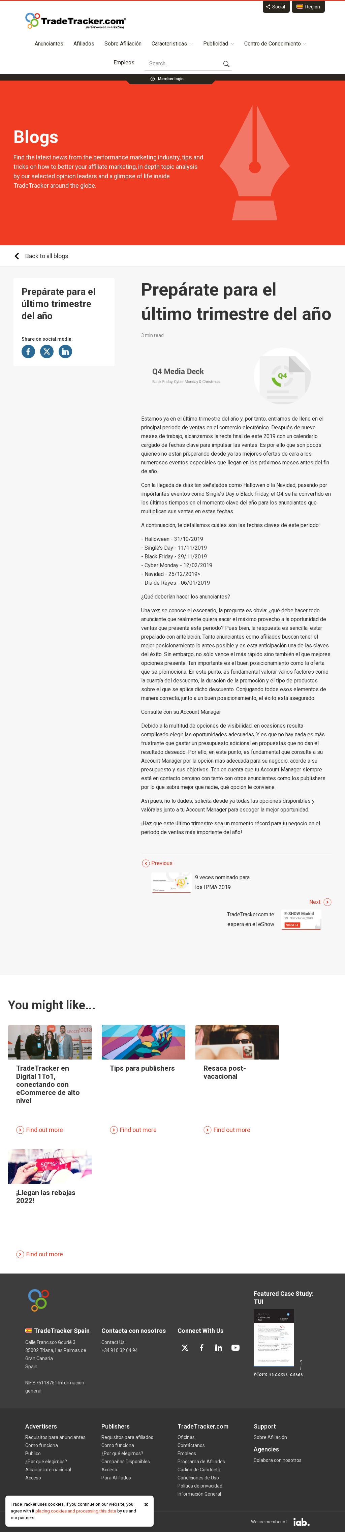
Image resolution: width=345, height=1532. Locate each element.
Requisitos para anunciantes (55, 1437)
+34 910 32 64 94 (119, 1350)
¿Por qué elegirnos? (46, 1461)
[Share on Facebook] (28, 351)
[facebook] (202, 1348)
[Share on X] (47, 351)
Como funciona (41, 1445)
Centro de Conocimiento (272, 43)
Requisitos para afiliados (127, 1437)
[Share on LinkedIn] (65, 351)
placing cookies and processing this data (75, 1510)
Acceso (33, 1477)
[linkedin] (219, 1348)
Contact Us (113, 1342)
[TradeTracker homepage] (75, 21)
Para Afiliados (116, 1477)
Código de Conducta (199, 1469)
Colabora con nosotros (278, 1460)
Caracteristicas (169, 43)
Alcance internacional (48, 1469)
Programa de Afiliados (201, 1461)
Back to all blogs (46, 255)
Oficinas (186, 1437)
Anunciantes (49, 43)
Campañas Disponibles (125, 1461)
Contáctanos (191, 1445)
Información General (199, 1494)
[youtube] (235, 1348)
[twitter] (185, 1348)
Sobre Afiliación (123, 43)
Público (33, 1453)
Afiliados (83, 43)
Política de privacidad (200, 1486)
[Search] (226, 64)
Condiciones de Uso (198, 1477)
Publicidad (215, 43)
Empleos (124, 62)
